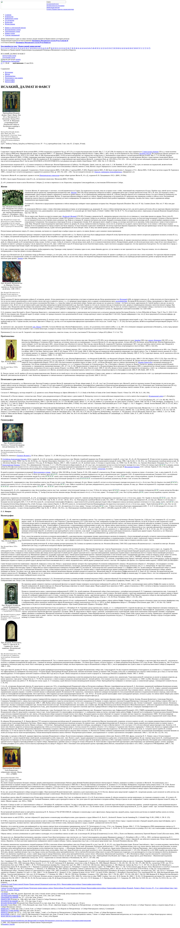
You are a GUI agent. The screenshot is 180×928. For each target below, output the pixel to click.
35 (66, 48)
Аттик (20, 258)
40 (76, 48)
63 (124, 48)
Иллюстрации (10, 24)
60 (118, 48)
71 (141, 48)
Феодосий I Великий (69, 216)
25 (45, 48)
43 (83, 48)
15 (24, 48)
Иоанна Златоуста (145, 362)
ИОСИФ (4, 905)
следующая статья (8, 57)
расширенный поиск (53, 4)
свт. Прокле (37, 327)
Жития (7, 74)
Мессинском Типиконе (132, 467)
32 (60, 48)
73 (145, 48)
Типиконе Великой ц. (24, 455)
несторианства (121, 301)
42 (81, 48)
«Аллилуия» (102, 469)
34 (64, 48)
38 (72, 48)
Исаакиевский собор (156, 396)
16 (26, 48)
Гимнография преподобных (91, 884)
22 (39, 48)
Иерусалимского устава (42, 472)
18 (31, 48)
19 (33, 48)
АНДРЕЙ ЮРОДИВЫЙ (9, 895)
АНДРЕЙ (4, 894)
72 (143, 48)
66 (131, 48)
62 (122, 48)
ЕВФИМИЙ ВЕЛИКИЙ (9, 897)
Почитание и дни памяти (14, 78)
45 (87, 48)
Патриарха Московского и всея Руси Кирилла (33, 42)
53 (103, 48)
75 (149, 48)
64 (126, 48)
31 (58, 48)
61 (120, 48)
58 (114, 48)
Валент (74, 192)
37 (70, 48)
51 (99, 48)
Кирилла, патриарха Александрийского (108, 172)
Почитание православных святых (41, 888)
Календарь (8, 22)
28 (51, 48)
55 (108, 48)
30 (56, 48)
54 (106, 48)
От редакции (9, 20)
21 (37, 48)
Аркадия (137, 340)
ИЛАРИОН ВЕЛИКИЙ (9, 901)
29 (53, 48)
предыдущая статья (9, 56)
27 (1, 63)
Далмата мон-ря (145, 153)
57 (112, 48)
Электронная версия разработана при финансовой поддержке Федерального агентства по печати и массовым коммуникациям (46, 920)
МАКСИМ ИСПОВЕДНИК (11, 916)
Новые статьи (10, 33)
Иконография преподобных (71, 884)
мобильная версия (53, 7)
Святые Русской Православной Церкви (15, 884)
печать (18, 59)
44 (85, 48)
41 (78, 48)
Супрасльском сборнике (150, 152)
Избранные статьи (11, 18)
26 (47, 48)
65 (128, 48)
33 (62, 48)
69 (137, 48)
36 (68, 48)
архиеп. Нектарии (154, 340)
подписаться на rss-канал (55, 5)
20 (35, 48)
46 (89, 48)
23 (41, 48)
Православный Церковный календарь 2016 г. (45, 884)
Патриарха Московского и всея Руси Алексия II (50, 40)
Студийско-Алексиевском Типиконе (14, 459)
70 (139, 48)
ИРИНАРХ (5, 909)
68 (135, 48)
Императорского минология (49, 175)
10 (14, 48)
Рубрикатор (9, 17)
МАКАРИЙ (5, 914)
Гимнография (10, 80)
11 (16, 48)
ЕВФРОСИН (5, 899)
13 (20, 48)
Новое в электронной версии (15, 28)
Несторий (123, 299)
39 (74, 48)
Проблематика (10, 76)
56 (110, 48)
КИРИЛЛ (4, 912)
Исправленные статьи (13, 29)
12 (18, 48)
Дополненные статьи (12, 31)
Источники (9, 72)
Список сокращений (12, 35)
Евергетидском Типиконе (11, 465)
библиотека (15, 61)
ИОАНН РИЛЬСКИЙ (8, 903)
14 (22, 48)
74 (147, 48)
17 (28, 48)
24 (43, 48)
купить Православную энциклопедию (60, 9)
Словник (8, 15)
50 (97, 48)
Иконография (10, 82)
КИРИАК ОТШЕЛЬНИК (10, 910)
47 (91, 48)
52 (101, 48)
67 (133, 48)
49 (95, 48)
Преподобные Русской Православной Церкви (70, 888)
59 (116, 48)
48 (93, 48)
